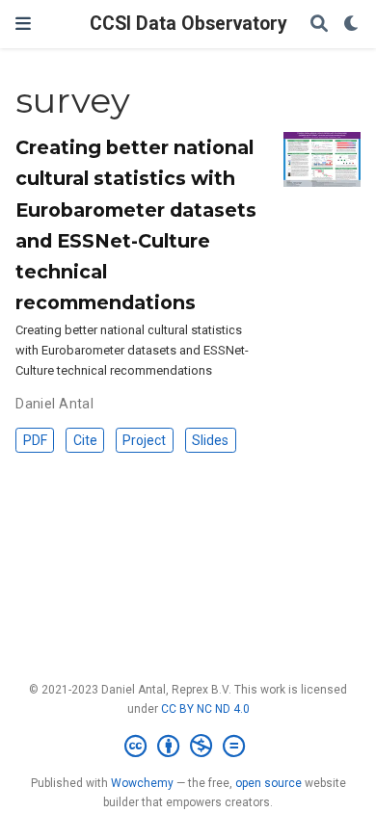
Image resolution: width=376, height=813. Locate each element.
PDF (35, 440)
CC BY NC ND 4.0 (205, 709)
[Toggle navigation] (23, 24)
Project (144, 440)
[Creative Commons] (188, 746)
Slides (210, 440)
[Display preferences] (352, 24)
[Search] (319, 24)
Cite (85, 440)
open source (268, 783)
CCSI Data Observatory (188, 24)
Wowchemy (142, 783)
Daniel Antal (54, 403)
